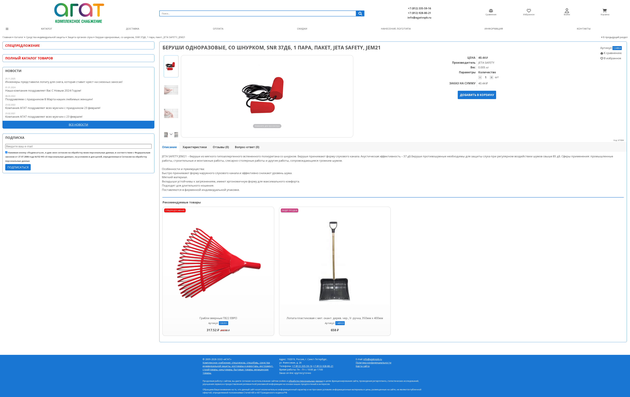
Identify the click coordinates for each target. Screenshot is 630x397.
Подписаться (18, 167)
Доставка (132, 28)
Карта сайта (362, 366)
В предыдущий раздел (615, 37)
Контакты (584, 28)
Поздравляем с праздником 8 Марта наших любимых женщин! (49, 99)
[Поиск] (360, 13)
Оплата (218, 28)
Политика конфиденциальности (373, 362)
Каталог (46, 28)
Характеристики (195, 147)
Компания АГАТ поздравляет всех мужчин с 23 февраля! (43, 116)
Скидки (302, 28)
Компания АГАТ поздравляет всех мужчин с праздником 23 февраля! (52, 107)
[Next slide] (347, 96)
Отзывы (221, 147)
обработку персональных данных (306, 381)
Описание (169, 147)
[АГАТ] (78, 12)
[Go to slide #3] (171, 113)
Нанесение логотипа (396, 28)
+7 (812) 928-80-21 (419, 13)
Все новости (78, 124)
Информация (493, 28)
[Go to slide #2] (171, 90)
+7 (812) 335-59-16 (419, 8)
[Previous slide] (187, 96)
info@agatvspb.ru (419, 17)
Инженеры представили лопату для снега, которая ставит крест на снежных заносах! (63, 81)
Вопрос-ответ (247, 147)
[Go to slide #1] (171, 66)
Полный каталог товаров (29, 58)
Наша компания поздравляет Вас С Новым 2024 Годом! (43, 90)
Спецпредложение (22, 45)
